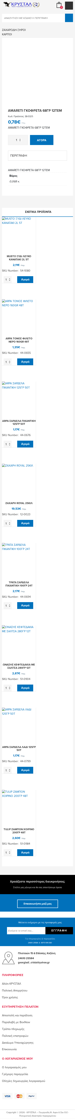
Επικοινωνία (9, 1049)
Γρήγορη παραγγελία (15, 1074)
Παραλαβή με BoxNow (16, 1022)
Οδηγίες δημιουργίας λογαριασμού (23, 1081)
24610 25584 (33, 943)
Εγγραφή (59, 930)
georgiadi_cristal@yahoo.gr (34, 962)
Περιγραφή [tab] (18, 156)
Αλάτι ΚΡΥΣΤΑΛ (11, 983)
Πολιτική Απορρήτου (14, 990)
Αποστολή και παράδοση (17, 1015)
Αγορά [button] (25, 279)
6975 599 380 (46, 943)
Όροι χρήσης (10, 997)
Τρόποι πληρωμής (13, 1029)
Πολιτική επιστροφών (15, 1036)
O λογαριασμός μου (14, 1067)
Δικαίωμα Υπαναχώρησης (18, 1042)
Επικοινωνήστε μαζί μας (38, 903)
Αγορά (41, 140)
